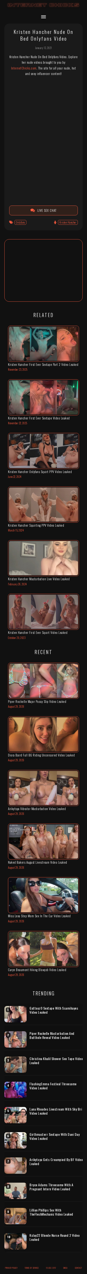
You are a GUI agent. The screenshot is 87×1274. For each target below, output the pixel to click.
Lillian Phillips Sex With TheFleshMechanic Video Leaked (51, 1212)
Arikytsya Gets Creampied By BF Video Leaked (56, 1161)
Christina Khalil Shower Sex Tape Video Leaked (56, 1060)
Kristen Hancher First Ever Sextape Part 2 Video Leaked (43, 364)
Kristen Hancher (68, 222)
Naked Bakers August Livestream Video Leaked (37, 862)
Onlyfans (20, 222)
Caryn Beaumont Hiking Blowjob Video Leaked (37, 969)
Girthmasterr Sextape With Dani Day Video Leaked (54, 1136)
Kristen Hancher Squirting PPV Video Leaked (36, 525)
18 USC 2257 (51, 1267)
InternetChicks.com (23, 68)
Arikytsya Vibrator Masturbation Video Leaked (37, 808)
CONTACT (78, 1267)
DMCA (65, 1267)
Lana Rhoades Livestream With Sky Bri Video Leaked (55, 1111)
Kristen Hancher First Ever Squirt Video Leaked (37, 632)
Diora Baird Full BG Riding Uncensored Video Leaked (41, 755)
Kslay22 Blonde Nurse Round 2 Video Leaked (54, 1237)
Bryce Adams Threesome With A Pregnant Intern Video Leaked (51, 1187)
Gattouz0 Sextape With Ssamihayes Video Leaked (53, 1010)
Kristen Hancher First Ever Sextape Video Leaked (39, 418)
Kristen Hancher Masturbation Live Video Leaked (39, 578)
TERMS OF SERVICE (32, 1267)
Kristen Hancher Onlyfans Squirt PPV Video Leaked (40, 471)
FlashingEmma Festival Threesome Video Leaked (53, 1086)
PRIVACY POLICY (11, 1267)
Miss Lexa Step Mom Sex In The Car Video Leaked (39, 915)
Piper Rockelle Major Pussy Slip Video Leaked (37, 701)
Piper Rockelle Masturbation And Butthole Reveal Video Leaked (51, 1035)
